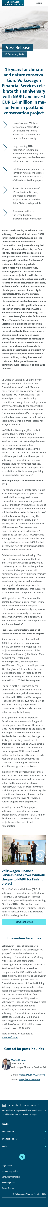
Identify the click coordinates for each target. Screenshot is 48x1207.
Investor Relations (9, 1139)
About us (5, 1124)
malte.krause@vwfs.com (32, 1074)
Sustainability (8, 1131)
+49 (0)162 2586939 (29, 1079)
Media (4, 1146)
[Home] (4, 1105)
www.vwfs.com (10, 1037)
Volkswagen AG (8, 1182)
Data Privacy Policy (10, 1171)
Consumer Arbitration (11, 1177)
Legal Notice (7, 1165)
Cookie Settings (8, 1188)
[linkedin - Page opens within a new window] (22, 1157)
